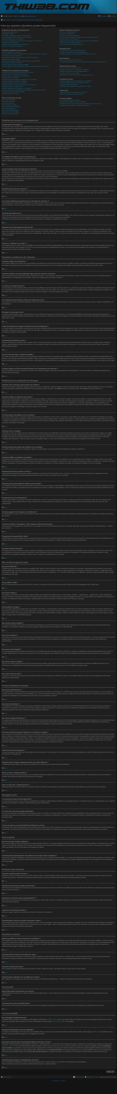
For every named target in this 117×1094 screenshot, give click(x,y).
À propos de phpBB (59, 1021)
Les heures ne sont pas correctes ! (11, 55)
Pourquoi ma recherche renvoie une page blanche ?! (74, 71)
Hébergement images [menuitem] (30, 16)
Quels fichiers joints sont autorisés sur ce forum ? (73, 92)
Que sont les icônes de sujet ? (10, 113)
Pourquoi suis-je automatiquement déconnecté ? (15, 44)
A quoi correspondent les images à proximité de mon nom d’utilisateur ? (21, 61)
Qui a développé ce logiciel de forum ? (70, 100)
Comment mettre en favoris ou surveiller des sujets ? (74, 82)
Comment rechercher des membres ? (70, 73)
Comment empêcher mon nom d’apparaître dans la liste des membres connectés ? (25, 54)
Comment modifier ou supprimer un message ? (15, 74)
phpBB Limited (51, 1019)
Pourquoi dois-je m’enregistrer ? (11, 32)
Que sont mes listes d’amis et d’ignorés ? (71, 60)
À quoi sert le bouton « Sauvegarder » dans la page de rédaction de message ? (24, 90)
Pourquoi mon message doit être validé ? (13, 91)
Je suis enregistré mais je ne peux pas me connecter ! (17, 37)
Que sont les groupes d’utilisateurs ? (70, 35)
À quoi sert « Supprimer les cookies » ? (13, 46)
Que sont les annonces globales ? (11, 106)
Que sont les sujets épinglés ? (10, 110)
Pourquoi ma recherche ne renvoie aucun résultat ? (74, 69)
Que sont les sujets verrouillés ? (11, 112)
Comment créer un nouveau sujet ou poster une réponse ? (18, 72)
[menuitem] (3, 16)
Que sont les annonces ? (9, 108)
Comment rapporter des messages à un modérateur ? (17, 88)
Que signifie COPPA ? (8, 33)
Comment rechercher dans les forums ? (71, 67)
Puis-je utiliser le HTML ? (9, 101)
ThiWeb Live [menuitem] (11, 16)
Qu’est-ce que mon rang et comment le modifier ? (15, 64)
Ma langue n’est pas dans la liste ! (11, 59)
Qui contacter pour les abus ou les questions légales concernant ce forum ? (81, 103)
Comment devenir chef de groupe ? (69, 39)
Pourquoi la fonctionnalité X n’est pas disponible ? (73, 102)
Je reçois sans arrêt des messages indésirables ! (73, 52)
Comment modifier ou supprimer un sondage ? (15, 81)
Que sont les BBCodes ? (9, 99)
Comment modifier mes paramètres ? (12, 52)
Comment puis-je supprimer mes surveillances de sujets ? (76, 86)
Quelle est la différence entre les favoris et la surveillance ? (76, 81)
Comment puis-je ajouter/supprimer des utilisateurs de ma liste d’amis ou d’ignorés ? (83, 61)
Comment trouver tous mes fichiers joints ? (71, 94)
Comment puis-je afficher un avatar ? (12, 62)
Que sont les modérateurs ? (67, 33)
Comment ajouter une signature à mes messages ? (16, 76)
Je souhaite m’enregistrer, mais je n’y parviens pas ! (16, 35)
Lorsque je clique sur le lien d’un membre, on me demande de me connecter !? (26, 66)
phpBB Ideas (96, 1032)
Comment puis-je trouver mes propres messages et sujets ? (76, 75)
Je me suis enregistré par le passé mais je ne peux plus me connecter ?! (22, 41)
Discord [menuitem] (19, 16)
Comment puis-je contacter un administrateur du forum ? (75, 105)
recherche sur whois (8, 1046)
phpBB (11, 318)
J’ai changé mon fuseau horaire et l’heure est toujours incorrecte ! (20, 57)
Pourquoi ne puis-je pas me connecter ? (13, 39)
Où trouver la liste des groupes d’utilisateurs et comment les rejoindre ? (79, 37)
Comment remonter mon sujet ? (10, 93)
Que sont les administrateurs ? (68, 32)
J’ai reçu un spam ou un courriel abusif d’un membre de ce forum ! (78, 54)
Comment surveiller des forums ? (69, 84)
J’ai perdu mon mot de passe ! (10, 42)
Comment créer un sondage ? (10, 77)
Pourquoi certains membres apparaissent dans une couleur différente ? (79, 41)
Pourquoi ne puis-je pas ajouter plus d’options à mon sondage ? (19, 79)
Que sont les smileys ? (8, 103)
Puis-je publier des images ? (9, 105)
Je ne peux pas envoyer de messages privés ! (72, 50)
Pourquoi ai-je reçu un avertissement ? (12, 86)
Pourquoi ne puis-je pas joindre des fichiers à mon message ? (19, 84)
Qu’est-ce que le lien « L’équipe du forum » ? (72, 44)
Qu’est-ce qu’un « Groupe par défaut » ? (71, 42)
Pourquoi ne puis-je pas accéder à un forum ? (14, 83)
